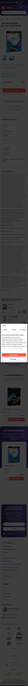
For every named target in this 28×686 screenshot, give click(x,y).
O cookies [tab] (23, 329)
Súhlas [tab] (5, 329)
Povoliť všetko (14, 354)
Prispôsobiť (13, 359)
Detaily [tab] (14, 329)
